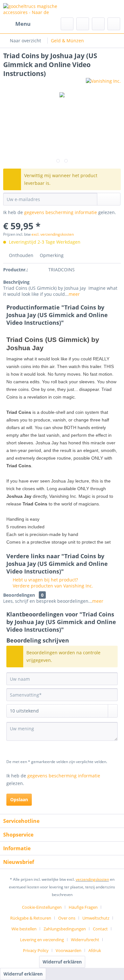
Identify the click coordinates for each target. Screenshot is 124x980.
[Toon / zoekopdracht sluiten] (67, 23)
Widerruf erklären (62, 962)
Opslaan (19, 799)
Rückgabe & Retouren (30, 918)
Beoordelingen (19, 595)
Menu (23, 23)
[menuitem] (17, 23)
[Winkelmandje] (113, 23)
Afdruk (94, 950)
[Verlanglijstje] (82, 23)
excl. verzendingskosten (52, 234)
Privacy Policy (36, 950)
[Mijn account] (98, 23)
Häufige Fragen (83, 907)
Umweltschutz (95, 918)
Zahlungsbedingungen (65, 929)
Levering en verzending (42, 939)
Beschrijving (16, 282)
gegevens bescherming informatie (60, 212)
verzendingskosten (92, 879)
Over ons (66, 918)
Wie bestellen (24, 929)
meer (74, 294)
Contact (100, 929)
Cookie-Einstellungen (42, 907)
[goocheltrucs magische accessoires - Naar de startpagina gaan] (32, 8)
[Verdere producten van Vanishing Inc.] (103, 83)
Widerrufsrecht (85, 939)
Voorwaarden (68, 950)
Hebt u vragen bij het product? (44, 580)
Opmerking (51, 255)
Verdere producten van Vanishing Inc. (52, 586)
